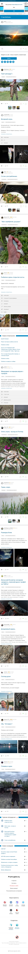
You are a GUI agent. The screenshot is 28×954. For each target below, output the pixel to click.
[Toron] (2, 576)
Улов (3, 769)
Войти (8, 58)
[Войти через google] (13, 62)
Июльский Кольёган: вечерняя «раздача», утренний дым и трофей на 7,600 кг (10, 834)
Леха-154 (6, 427)
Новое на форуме (7, 846)
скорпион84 (6, 114)
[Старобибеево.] (7, 35)
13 (3, 618)
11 (3, 329)
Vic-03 (5, 272)
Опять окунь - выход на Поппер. (10, 826)
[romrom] (2, 673)
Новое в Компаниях (8, 336)
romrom (5, 672)
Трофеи (3, 76)
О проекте (14, 880)
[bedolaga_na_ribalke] (2, 529)
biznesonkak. (7, 624)
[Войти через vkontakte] (2, 62)
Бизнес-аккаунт (14, 888)
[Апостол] (2, 762)
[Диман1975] (2, 218)
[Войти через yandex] (10, 62)
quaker (5, 366)
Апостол (6, 761)
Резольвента (11, 929)
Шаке (5, 21)
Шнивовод (6, 69)
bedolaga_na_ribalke (8, 528)
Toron (5, 575)
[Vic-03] (2, 273)
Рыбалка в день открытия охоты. (8, 821)
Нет (14, 7)
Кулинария (4, 179)
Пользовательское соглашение (14, 891)
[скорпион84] (2, 115)
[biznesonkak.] (2, 625)
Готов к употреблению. (10, 840)
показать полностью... (7, 134)
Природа (3, 490)
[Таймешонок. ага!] (21, 35)
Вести (3, 122)
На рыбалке (4, 224)
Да (14, 11)
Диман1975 (6, 217)
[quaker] (2, 367)
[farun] (2, 172)
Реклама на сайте (14, 885)
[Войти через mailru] (8, 62)
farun (5, 171)
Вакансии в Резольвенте (17, 928)
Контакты (14, 883)
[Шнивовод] (2, 70)
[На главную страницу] (14, 877)
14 (3, 755)
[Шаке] (2, 22)
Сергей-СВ (6, 482)
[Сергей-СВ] (2, 483)
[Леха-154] (2, 428)
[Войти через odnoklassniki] (5, 62)
